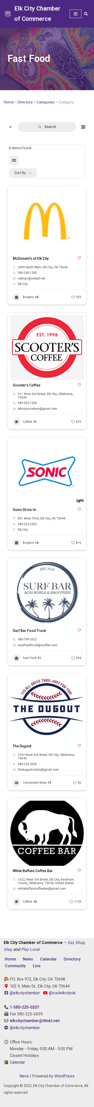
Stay (8, 949)
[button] (16, 593)
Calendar (48, 959)
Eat (70, 942)
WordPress (64, 1076)
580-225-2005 (27, 764)
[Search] (86, 14)
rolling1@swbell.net (31, 278)
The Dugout (22, 746)
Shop (79, 942)
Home (9, 102)
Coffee (27, 422)
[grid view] (14, 160)
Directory (25, 102)
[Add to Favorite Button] (79, 258)
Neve (24, 1076)
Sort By (20, 173)
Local (35, 949)
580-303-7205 (27, 403)
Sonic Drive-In (24, 510)
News (28, 959)
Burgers (28, 297)
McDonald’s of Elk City (31, 258)
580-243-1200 (27, 272)
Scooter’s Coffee (26, 385)
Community (15, 965)
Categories (46, 102)
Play (25, 949)
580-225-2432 (27, 524)
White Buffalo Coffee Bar (33, 871)
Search (50, 127)
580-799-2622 (27, 639)
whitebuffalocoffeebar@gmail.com (42, 888)
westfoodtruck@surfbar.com (37, 645)
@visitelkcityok (62, 993)
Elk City (23, 284)
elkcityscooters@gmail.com (37, 408)
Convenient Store (35, 782)
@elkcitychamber (25, 993)
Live (36, 965)
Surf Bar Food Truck (29, 631)
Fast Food (29, 658)
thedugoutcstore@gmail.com (38, 769)
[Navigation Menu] (75, 14)
